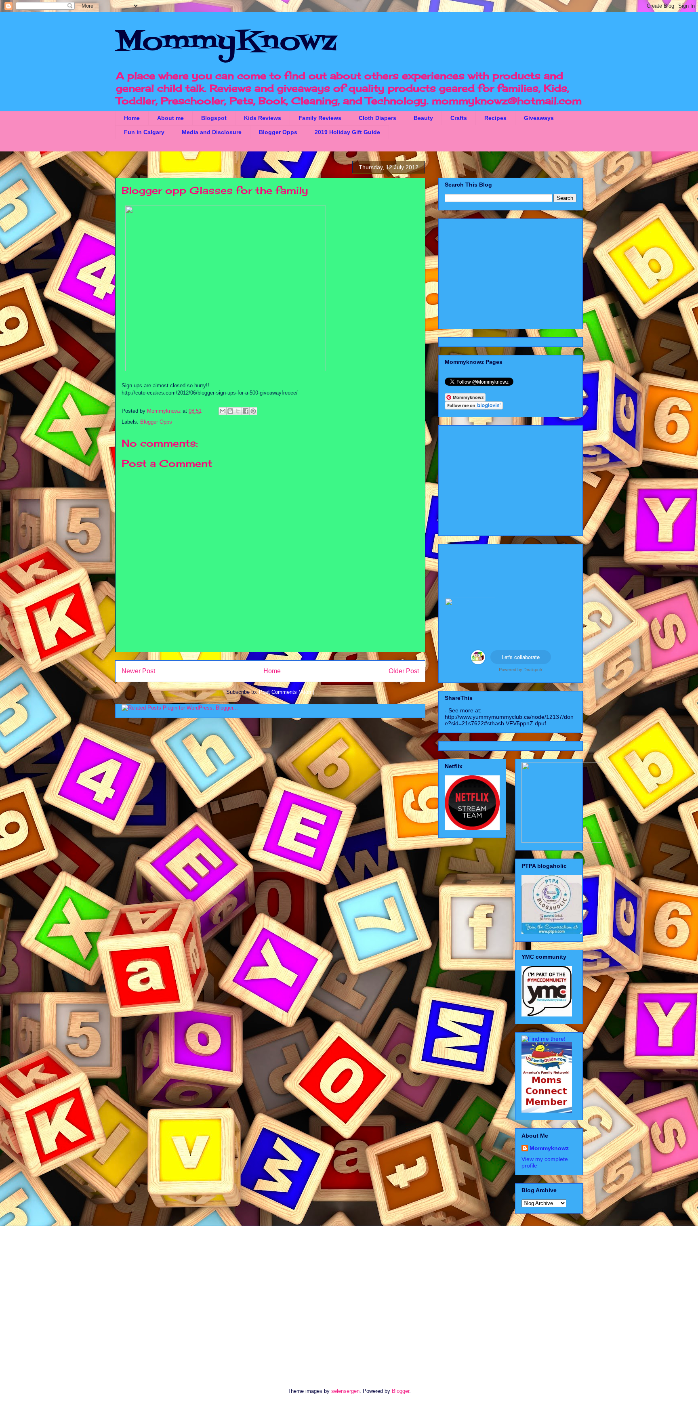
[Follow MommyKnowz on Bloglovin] (474, 407)
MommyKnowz (225, 42)
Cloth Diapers (377, 118)
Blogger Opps (278, 132)
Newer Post (138, 671)
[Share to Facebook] (246, 411)
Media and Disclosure (212, 132)
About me (170, 118)
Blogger (400, 1391)
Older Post (404, 671)
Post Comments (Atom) (286, 692)
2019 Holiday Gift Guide (347, 132)
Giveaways (539, 118)
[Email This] (223, 411)
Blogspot (214, 118)
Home (132, 118)
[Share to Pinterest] (253, 411)
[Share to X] (238, 411)
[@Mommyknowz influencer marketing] (478, 663)
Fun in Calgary (144, 132)
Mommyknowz (165, 411)
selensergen (345, 1391)
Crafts (458, 118)
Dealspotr (533, 669)
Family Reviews (320, 118)
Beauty (423, 118)
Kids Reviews (262, 118)
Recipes (495, 118)
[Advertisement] (510, 272)
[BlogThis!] (230, 411)
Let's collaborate (521, 657)
